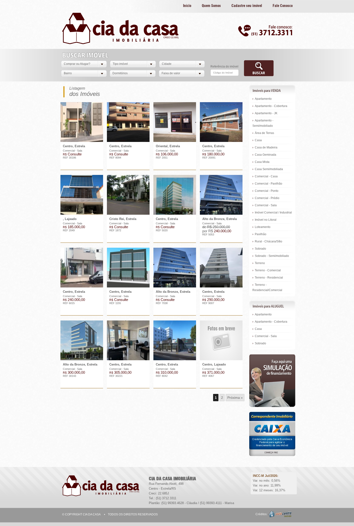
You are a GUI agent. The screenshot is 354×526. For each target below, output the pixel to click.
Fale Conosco (283, 6)
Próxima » (235, 397)
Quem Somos (211, 6)
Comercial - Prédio (265, 198)
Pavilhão (259, 234)
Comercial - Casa (265, 176)
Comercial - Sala (264, 205)
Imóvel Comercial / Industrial (272, 212)
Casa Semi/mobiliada (267, 169)
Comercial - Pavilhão (267, 183)
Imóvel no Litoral (264, 219)
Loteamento (261, 227)
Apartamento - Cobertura (269, 106)
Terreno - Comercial (266, 270)
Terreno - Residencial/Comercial (267, 287)
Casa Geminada (264, 154)
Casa (257, 140)
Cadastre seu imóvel (246, 6)
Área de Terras (263, 133)
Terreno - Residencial (267, 277)
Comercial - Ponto (265, 191)
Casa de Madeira (264, 147)
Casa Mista (260, 162)
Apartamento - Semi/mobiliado (262, 123)
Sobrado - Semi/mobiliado (270, 256)
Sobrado (259, 248)
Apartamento (262, 98)
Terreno (258, 263)
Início (187, 6)
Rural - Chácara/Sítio (267, 241)
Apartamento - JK (264, 113)
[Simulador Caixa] (272, 380)
